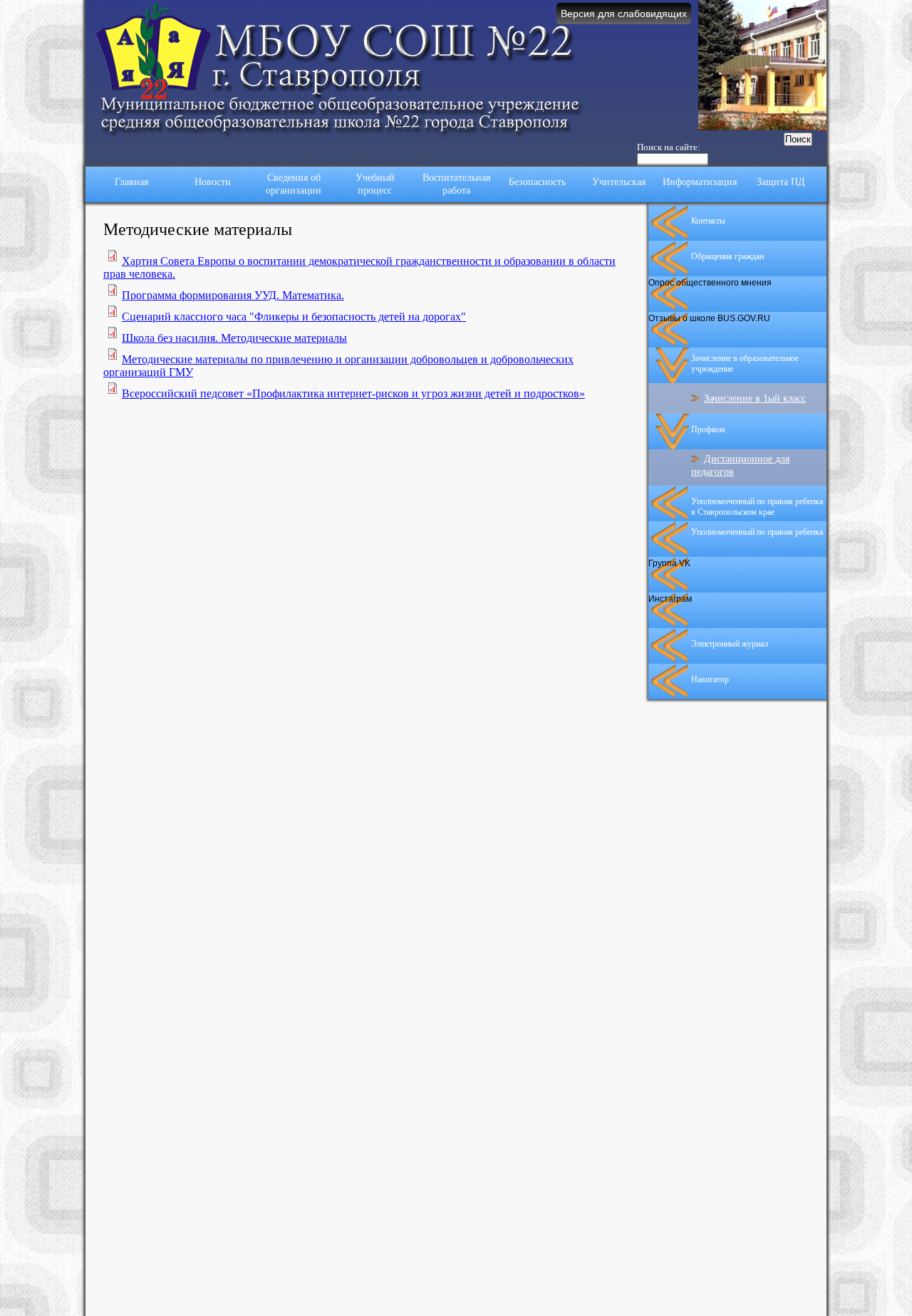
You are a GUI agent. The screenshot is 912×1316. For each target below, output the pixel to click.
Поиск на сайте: (668, 147)
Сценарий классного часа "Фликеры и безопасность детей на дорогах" (294, 316)
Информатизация (700, 182)
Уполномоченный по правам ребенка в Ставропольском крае (757, 506)
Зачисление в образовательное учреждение (745, 363)
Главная (131, 182)
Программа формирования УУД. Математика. (233, 295)
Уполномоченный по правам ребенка (757, 532)
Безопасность (537, 182)
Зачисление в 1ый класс (755, 398)
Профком (708, 429)
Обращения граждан (727, 256)
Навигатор (710, 679)
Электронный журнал (729, 644)
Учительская (619, 182)
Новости (213, 182)
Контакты (708, 221)
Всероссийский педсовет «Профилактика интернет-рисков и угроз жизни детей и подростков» (353, 393)
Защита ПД (781, 182)
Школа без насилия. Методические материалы (234, 338)
